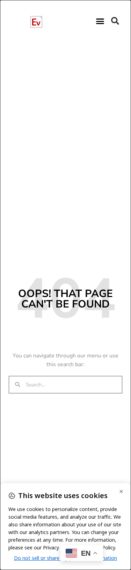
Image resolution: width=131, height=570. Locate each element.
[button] (100, 21)
